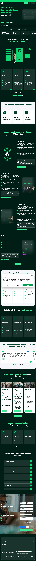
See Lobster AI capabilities (5, 259)
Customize (17, 285)
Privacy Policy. (26, 553)
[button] (34, 3)
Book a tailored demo (12, 22)
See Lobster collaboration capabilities (6, 197)
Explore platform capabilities (5, 22)
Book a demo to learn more (18, 416)
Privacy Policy (26, 523)
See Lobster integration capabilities (21, 166)
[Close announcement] (34, 0)
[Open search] (29, 3)
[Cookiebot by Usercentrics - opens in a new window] (30, 275)
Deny (7, 285)
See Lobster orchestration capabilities (21, 229)
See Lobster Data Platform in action (17, 95)
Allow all (28, 285)
